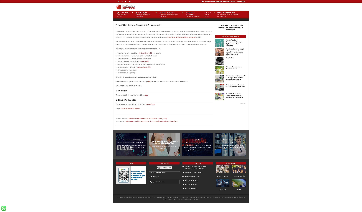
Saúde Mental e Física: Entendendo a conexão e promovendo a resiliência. (234, 95)
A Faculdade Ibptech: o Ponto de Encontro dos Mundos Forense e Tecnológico (230, 27)
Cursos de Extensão (230, 140)
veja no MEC (145, 61)
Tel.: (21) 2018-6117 (191, 188)
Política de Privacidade (157, 172)
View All (242, 103)
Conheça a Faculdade (131, 140)
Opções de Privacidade (164, 168)
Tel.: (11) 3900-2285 (191, 180)
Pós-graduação (197, 140)
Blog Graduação (239, 176)
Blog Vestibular (222, 176)
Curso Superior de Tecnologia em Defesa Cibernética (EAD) (165, 142)
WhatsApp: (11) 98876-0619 (193, 172)
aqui (149, 81)
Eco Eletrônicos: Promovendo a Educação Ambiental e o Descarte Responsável (236, 78)
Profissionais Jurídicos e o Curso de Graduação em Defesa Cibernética (151, 121)
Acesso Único (150, 104)
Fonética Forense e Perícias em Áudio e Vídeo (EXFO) (147, 118)
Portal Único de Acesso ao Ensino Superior (181, 37)
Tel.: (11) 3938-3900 (191, 185)
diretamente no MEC (145, 53)
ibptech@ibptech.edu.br (192, 176)
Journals (222, 190)
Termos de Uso (154, 177)
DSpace (239, 190)
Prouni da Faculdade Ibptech (130, 109)
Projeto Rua (230, 58)
